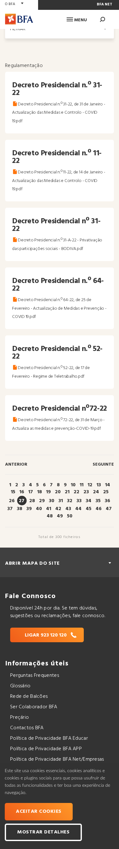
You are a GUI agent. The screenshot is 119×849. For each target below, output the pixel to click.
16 (21, 492)
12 (90, 485)
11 (81, 485)
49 (60, 516)
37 (10, 509)
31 (60, 501)
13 (98, 485)
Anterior (16, 464)
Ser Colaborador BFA (33, 707)
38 (19, 509)
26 (12, 501)
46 (99, 509)
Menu (80, 20)
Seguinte (103, 464)
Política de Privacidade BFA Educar (49, 738)
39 (29, 509)
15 (13, 492)
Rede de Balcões (29, 696)
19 (48, 492)
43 (68, 509)
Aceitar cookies (39, 811)
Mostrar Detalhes (43, 832)
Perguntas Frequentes (34, 675)
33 (79, 501)
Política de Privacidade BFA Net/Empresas (57, 759)
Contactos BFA (27, 728)
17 (30, 492)
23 (86, 492)
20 (58, 492)
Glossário (20, 686)
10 (73, 485)
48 (50, 516)
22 (76, 492)
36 (107, 501)
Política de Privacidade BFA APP (46, 749)
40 (39, 509)
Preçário (19, 717)
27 (21, 501)
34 (88, 501)
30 (51, 501)
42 (58, 509)
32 (69, 501)
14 (107, 485)
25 (106, 492)
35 (98, 501)
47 (109, 509)
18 (39, 492)
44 (78, 509)
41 (48, 509)
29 (42, 501)
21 (67, 492)
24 (96, 492)
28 (32, 501)
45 (88, 509)
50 (69, 516)
